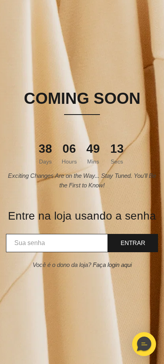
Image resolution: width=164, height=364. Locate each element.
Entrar (133, 242)
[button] (144, 344)
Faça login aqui (112, 264)
